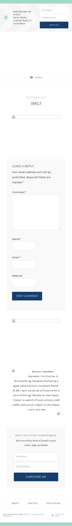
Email (16, 257)
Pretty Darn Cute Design (24, 515)
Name (16, 239)
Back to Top (59, 515)
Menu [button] (38, 77)
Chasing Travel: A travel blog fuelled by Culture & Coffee (36, 52)
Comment (19, 192)
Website (17, 275)
